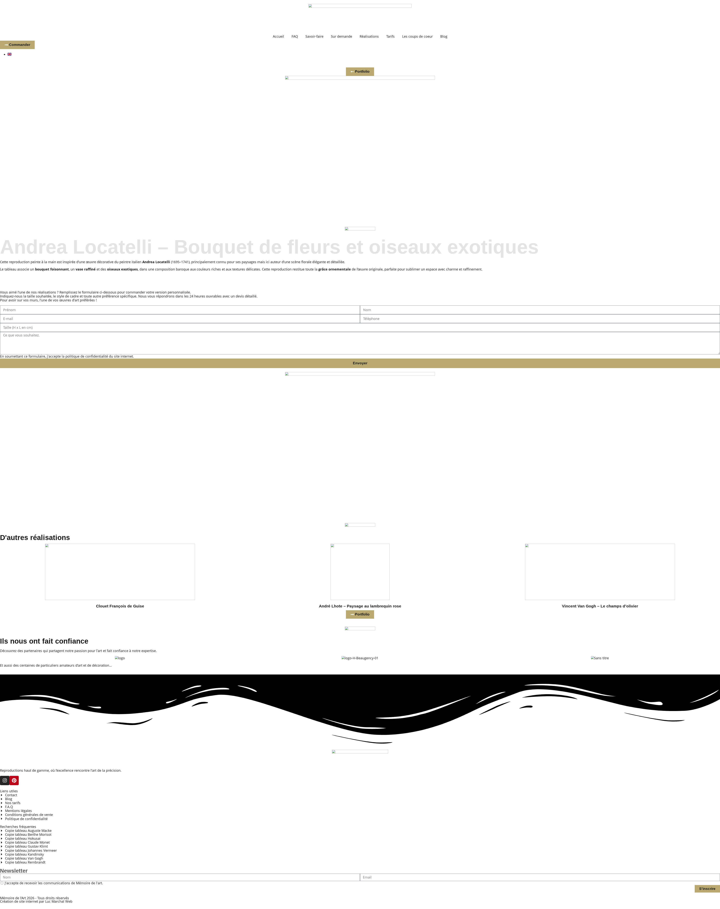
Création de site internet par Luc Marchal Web (36, 901)
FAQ (295, 36)
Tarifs (390, 36)
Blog (443, 36)
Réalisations (369, 36)
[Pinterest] (14, 780)
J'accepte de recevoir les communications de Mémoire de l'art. (54, 883)
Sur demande (341, 36)
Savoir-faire (314, 36)
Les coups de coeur (417, 36)
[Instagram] (4, 780)
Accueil (278, 36)
